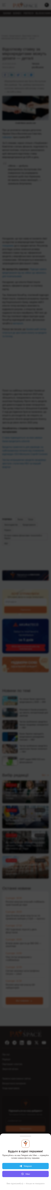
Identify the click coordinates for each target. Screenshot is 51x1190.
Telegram (28, 1166)
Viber (27, 1174)
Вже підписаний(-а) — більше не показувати (25, 1183)
